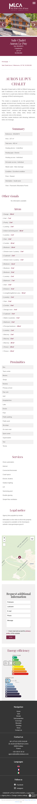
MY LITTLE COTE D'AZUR (18, 741)
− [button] (4, 540)
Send (10, 637)
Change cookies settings (19, 795)
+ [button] (4, 538)
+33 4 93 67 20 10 (18, 751)
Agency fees (6, 795)
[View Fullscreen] (4, 544)
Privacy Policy (28, 800)
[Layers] (32, 539)
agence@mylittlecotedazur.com (18, 754)
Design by (34, 795)
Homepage (5, 61)
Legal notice (30, 793)
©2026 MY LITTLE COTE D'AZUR (14, 793)
